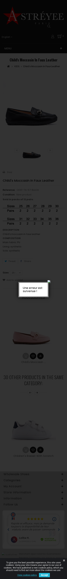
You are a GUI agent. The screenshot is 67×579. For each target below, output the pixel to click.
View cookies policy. (27, 575)
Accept (44, 575)
